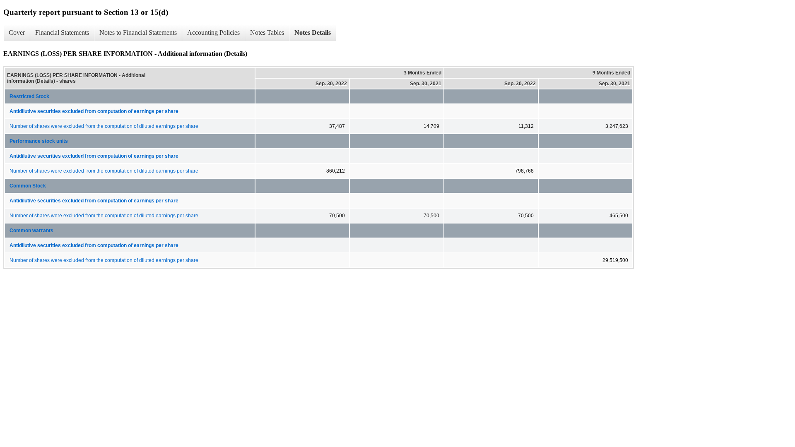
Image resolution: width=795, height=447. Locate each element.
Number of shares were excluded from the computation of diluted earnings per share (104, 126)
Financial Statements (62, 32)
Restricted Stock (29, 96)
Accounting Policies (213, 32)
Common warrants (31, 230)
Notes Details (312, 32)
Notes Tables (267, 32)
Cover (17, 32)
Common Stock (28, 185)
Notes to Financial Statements (138, 32)
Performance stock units (39, 141)
